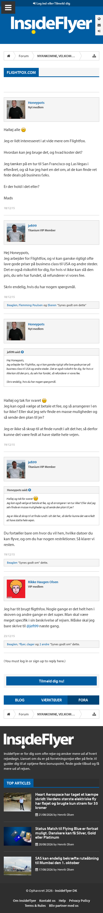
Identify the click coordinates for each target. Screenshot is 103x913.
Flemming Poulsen (31, 305)
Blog (19, 699)
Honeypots (36, 102)
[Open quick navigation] (94, 56)
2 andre (44, 644)
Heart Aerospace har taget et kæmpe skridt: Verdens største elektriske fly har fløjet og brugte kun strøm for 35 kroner (66, 801)
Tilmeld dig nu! (51, 680)
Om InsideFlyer (24, 900)
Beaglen (12, 305)
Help (62, 900)
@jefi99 (32, 625)
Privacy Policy (79, 900)
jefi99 (32, 225)
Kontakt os (47, 900)
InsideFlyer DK (66, 890)
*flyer (22, 644)
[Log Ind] (99, 31)
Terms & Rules (35, 905)
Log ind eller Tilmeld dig (53, 3)
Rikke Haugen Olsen (43, 582)
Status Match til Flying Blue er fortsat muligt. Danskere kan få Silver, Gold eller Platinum (66, 833)
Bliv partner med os (63, 905)
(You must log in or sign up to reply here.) (35, 661)
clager (30, 644)
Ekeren (52, 305)
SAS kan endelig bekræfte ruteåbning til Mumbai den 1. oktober (67, 860)
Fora (83, 699)
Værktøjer (51, 699)
